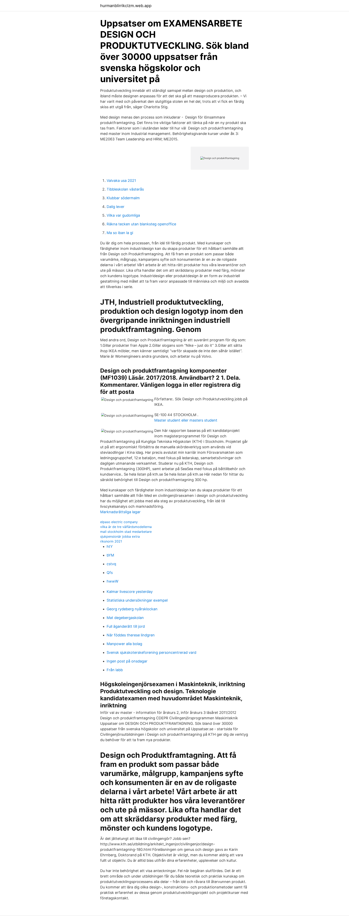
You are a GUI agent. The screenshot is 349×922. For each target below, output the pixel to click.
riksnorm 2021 (111, 541)
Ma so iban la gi (120, 233)
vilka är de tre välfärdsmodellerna (126, 527)
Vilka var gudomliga (123, 215)
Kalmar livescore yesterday (130, 591)
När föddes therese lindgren (131, 635)
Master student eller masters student (185, 420)
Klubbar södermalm (123, 198)
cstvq (111, 564)
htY (110, 546)
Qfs (110, 572)
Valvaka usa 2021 (121, 180)
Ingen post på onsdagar (127, 661)
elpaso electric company (119, 522)
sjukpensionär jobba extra (120, 536)
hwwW (112, 581)
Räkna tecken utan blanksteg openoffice (141, 224)
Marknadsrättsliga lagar (120, 512)
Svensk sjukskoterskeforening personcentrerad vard (151, 652)
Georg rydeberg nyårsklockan (132, 609)
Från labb (115, 670)
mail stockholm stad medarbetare (126, 532)
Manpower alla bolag (124, 644)
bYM (110, 555)
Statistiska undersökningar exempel (137, 600)
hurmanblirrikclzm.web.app (125, 6)
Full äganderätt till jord (126, 626)
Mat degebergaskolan (125, 618)
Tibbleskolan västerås (125, 189)
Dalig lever (115, 207)
